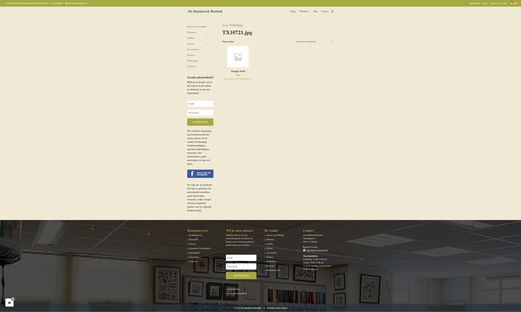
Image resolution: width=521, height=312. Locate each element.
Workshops (192, 60)
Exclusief (191, 66)
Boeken (191, 54)
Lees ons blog (234, 288)
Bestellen (193, 239)
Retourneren (194, 252)
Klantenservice (195, 235)
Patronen (191, 32)
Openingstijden (475, 3)
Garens (190, 43)
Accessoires (193, 49)
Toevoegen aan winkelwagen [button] (237, 78)
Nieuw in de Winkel (275, 235)
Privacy (485, 3)
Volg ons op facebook (237, 293)
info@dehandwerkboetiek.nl (317, 250)
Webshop (303, 11)
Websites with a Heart (277, 308)
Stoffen (190, 37)
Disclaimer (194, 257)
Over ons (193, 261)
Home (293, 11)
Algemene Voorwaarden (498, 3)
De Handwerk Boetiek (251, 308)
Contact (324, 11)
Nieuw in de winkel (197, 26)
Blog (316, 11)
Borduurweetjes (273, 270)
